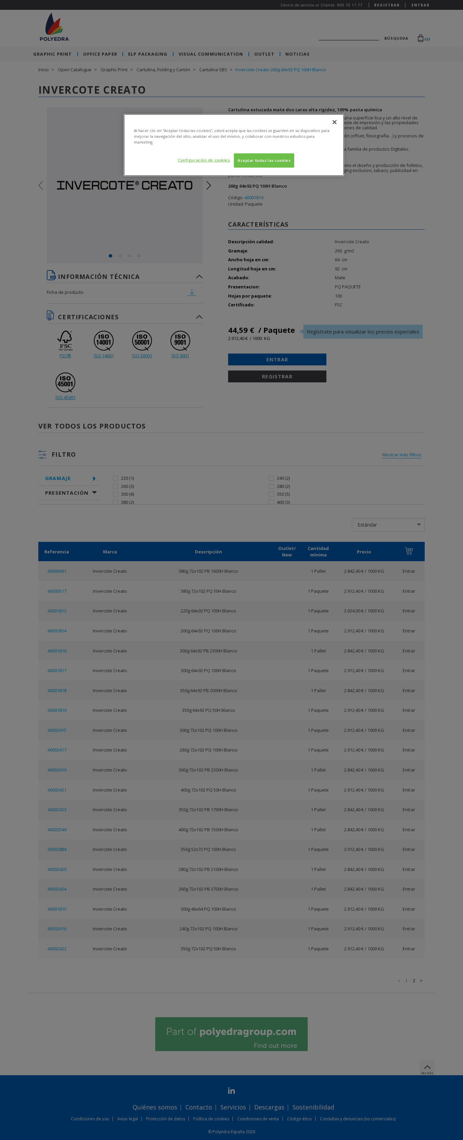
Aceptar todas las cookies (264, 160)
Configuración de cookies (204, 160)
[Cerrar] (334, 122)
